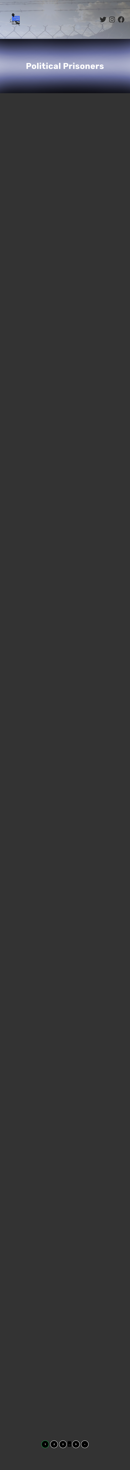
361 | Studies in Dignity (31, 116)
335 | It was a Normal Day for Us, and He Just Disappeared (32, 519)
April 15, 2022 (15, 1061)
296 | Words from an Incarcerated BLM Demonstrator (28, 1320)
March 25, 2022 (16, 1331)
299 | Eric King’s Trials (30, 1054)
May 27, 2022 (14, 928)
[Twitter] (103, 19)
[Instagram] (112, 19)
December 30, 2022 (17, 393)
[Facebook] (121, 19)
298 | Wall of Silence (28, 1187)
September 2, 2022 (17, 795)
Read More (14, 184)
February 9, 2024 (17, 122)
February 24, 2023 (17, 249)
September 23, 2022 (18, 663)
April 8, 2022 (14, 1194)
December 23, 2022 (17, 530)
